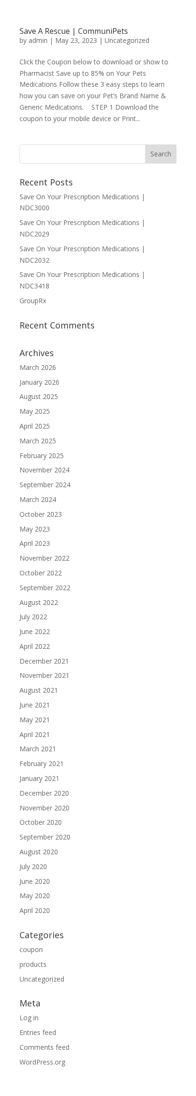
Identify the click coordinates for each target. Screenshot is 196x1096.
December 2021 (44, 661)
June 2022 (35, 631)
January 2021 (39, 778)
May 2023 (35, 528)
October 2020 (41, 822)
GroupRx (33, 300)
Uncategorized (127, 40)
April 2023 (35, 543)
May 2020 (35, 895)
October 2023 (41, 514)
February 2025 (42, 455)
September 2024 (45, 484)
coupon (31, 949)
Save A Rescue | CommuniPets (74, 31)
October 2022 (41, 572)
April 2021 (35, 734)
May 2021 (35, 719)
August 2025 (39, 396)
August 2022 (39, 602)
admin (38, 40)
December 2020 (44, 793)
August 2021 (39, 690)
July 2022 (33, 616)
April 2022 (35, 646)
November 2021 (44, 675)
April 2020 (35, 910)
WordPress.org (42, 1061)
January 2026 (39, 382)
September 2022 (45, 587)
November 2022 (44, 558)
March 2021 (38, 748)
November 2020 (44, 807)
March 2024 (38, 499)
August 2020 (39, 851)
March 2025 (38, 440)
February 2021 (42, 763)
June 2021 (35, 704)
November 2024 (44, 469)
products (33, 964)
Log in (29, 1017)
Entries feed (38, 1032)
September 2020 (45, 836)
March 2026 (38, 367)
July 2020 (33, 866)
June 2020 (35, 881)
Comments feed (44, 1047)
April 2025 (35, 425)
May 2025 (35, 411)
